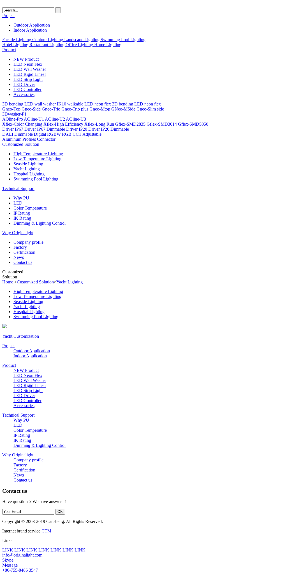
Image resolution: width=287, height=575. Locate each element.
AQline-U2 (55, 119)
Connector (46, 139)
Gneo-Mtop (100, 109)
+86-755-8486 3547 (20, 570)
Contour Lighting (48, 39)
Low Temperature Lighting (37, 158)
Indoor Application (30, 30)
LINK (7, 550)
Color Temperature (30, 208)
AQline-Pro (13, 119)
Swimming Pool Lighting (123, 39)
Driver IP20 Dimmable (108, 129)
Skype (7, 560)
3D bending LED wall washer (29, 104)
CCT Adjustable (87, 134)
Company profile (28, 242)
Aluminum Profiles (19, 139)
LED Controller (27, 89)
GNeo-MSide (123, 109)
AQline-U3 (76, 119)
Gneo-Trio (51, 109)
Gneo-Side (32, 109)
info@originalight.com (22, 555)
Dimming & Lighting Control (39, 223)
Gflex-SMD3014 (162, 124)
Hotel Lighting (15, 44)
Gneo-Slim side (150, 109)
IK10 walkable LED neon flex (84, 104)
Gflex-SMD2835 (131, 124)
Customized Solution (20, 144)
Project (8, 15)
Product (9, 49)
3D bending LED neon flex (136, 104)
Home (8, 282)
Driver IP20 (77, 129)
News (18, 257)
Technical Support (18, 188)
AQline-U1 (34, 119)
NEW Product (26, 59)
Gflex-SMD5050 (193, 124)
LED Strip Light (28, 79)
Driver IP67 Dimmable (45, 129)
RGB (67, 134)
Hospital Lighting (29, 174)
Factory (20, 247)
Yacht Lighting (26, 168)
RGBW (54, 134)
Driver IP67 (13, 129)
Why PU (21, 198)
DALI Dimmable (18, 134)
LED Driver (24, 84)
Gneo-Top (12, 109)
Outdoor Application (31, 25)
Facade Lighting (17, 39)
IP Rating (21, 213)
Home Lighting (107, 44)
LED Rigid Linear (29, 74)
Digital (40, 134)
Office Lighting (80, 44)
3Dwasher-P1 (14, 114)
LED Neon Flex (27, 64)
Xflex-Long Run (99, 124)
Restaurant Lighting (47, 44)
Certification (24, 252)
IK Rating (22, 218)
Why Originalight (17, 232)
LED (17, 203)
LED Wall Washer (29, 69)
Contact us (22, 262)
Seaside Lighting (28, 163)
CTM (46, 531)
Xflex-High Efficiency (63, 124)
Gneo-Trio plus (75, 109)
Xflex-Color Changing (22, 124)
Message (10, 565)
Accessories (23, 94)
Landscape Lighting (82, 39)
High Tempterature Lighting (38, 153)
